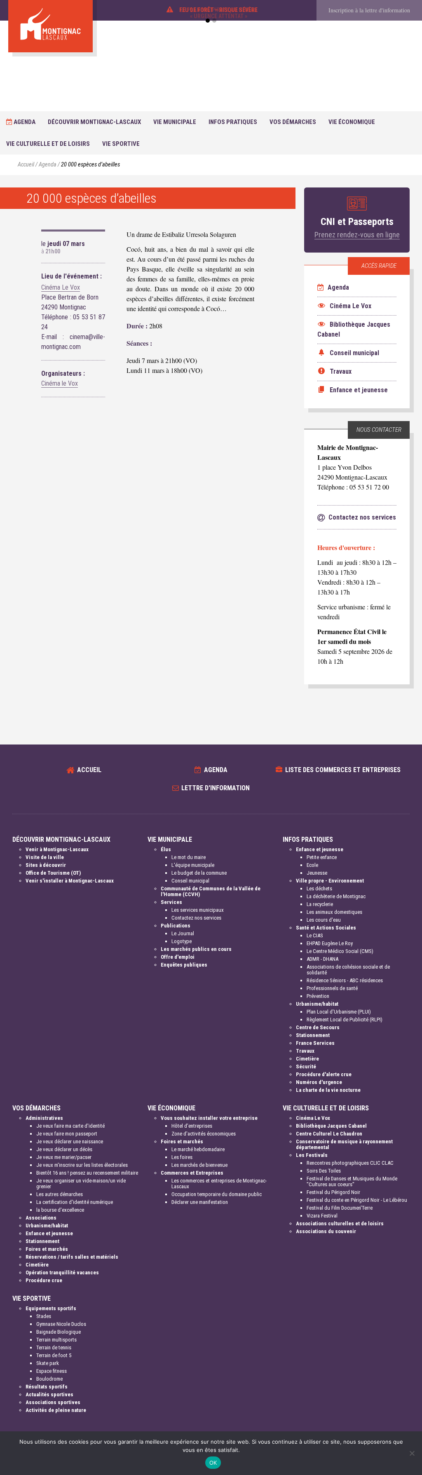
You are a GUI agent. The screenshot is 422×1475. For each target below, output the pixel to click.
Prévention (318, 996)
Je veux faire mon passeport (66, 1134)
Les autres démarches (59, 1194)
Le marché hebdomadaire (198, 1149)
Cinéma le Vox (59, 383)
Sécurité (306, 1066)
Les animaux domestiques (334, 912)
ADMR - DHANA (322, 959)
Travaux (305, 1051)
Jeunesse (317, 873)
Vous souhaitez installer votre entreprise (209, 1118)
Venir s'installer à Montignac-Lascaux (70, 881)
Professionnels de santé (332, 988)
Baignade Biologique (58, 1332)
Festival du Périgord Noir (333, 1192)
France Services (315, 1043)
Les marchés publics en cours (196, 949)
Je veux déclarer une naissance (69, 1141)
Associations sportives (53, 1402)
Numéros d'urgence (319, 1082)
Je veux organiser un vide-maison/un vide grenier (81, 1183)
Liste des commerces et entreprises (343, 770)
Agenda (23, 122)
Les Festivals (312, 1155)
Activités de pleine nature (56, 1410)
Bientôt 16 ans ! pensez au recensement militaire (87, 1173)
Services (171, 902)
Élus (166, 849)
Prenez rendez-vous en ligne (357, 234)
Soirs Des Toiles (324, 1171)
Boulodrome (49, 1379)
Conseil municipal (190, 881)
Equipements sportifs (51, 1308)
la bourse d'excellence (60, 1210)
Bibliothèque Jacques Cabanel (331, 1126)
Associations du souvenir (326, 1231)
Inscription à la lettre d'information (369, 10)
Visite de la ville (45, 857)
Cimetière (307, 1059)
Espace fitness (51, 1371)
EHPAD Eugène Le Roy (330, 943)
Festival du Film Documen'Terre (340, 1208)
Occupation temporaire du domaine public (216, 1194)
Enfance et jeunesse (319, 849)
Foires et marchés (47, 1249)
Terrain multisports (56, 1340)
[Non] (412, 1453)
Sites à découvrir (46, 865)
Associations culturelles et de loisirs (340, 1223)
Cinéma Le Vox (60, 287)
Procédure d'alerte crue (324, 1074)
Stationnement (313, 1035)
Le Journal (182, 933)
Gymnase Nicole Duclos (61, 1324)
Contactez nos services (196, 918)
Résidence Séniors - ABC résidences (345, 980)
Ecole (312, 865)
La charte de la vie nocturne (328, 1090)
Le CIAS (315, 935)
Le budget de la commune (199, 873)
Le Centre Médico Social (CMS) (340, 951)
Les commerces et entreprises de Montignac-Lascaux (219, 1183)
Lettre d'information (215, 788)
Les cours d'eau (324, 920)
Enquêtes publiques (184, 965)
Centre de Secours (318, 1027)
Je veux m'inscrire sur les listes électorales (82, 1165)
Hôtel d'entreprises (191, 1126)
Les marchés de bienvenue (199, 1165)
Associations (41, 1218)
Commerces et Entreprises (192, 1173)
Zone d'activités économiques (203, 1134)
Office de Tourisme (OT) (53, 873)
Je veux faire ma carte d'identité (70, 1126)
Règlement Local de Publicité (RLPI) (344, 1019)
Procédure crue (44, 1280)
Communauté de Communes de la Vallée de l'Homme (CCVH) (210, 891)
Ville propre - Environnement (330, 881)
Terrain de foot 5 (53, 1355)
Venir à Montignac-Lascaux (57, 849)
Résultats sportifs (47, 1387)
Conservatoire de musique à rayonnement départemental (344, 1144)
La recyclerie (320, 904)
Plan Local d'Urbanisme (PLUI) (339, 1012)
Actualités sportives (49, 1394)
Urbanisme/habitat (317, 1004)
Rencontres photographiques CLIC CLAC (350, 1163)
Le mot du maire (188, 857)
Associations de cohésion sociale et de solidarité (348, 970)
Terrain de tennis (53, 1347)
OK (213, 1462)
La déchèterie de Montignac (336, 896)
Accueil (26, 164)
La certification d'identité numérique (74, 1202)
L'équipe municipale (192, 865)
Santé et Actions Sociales (326, 928)
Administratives (44, 1118)
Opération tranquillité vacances (62, 1272)
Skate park (47, 1363)
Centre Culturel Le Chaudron (329, 1134)
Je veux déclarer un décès (64, 1149)
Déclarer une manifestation (199, 1202)
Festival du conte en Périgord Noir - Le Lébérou (357, 1200)
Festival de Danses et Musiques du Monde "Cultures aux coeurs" (352, 1181)
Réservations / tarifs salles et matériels (72, 1257)
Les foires (181, 1157)
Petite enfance (322, 857)
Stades (43, 1316)
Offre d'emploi (178, 957)
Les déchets (319, 888)
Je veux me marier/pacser (63, 1157)
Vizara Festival (322, 1216)
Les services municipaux (197, 910)
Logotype (181, 941)
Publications (175, 925)
